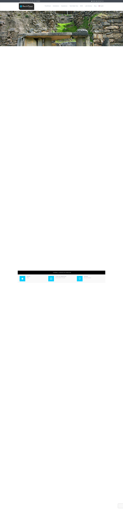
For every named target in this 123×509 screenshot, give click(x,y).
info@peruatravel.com (26, 1)
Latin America (88, 6)
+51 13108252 (37, 1)
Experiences (64, 6)
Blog (95, 6)
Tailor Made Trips (74, 6)
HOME (93, 1)
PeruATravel (48, 6)
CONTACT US (100, 1)
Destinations (56, 6)
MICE (81, 6)
